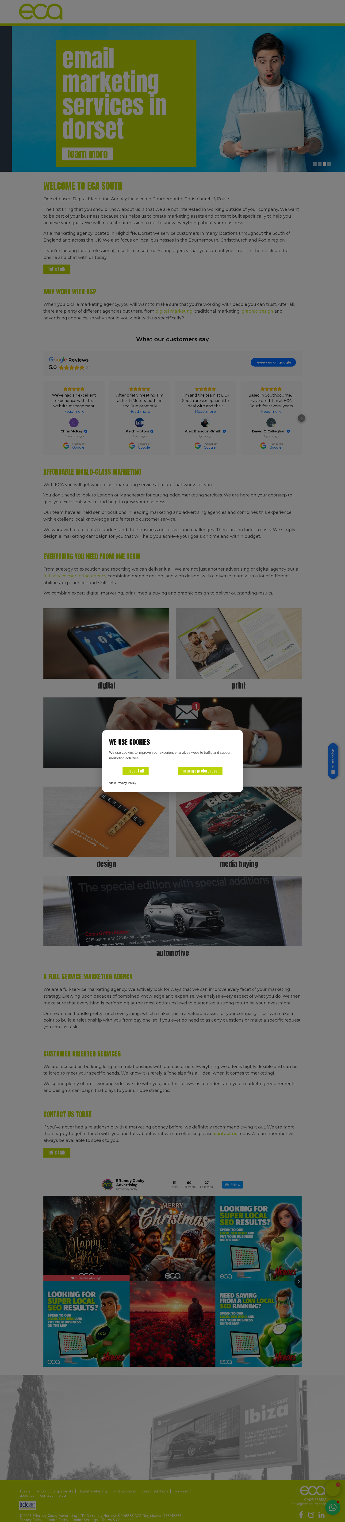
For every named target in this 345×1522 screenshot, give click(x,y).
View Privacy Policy (122, 783)
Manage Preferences (200, 771)
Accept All (135, 771)
